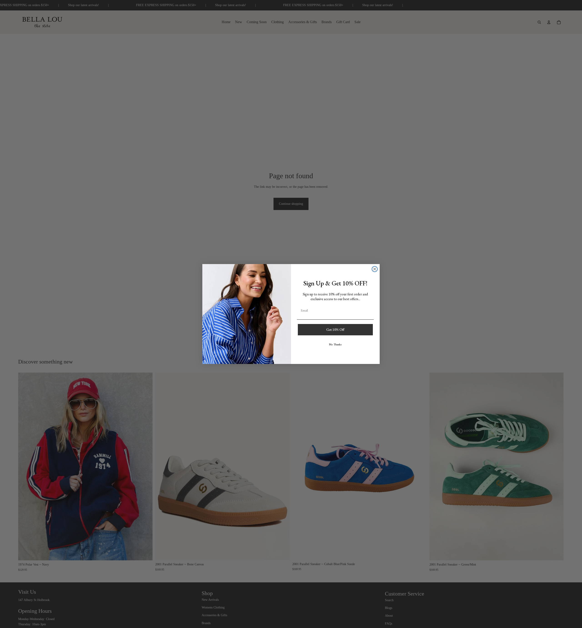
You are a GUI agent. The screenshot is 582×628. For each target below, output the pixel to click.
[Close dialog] (374, 269)
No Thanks (335, 344)
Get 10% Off (335, 329)
